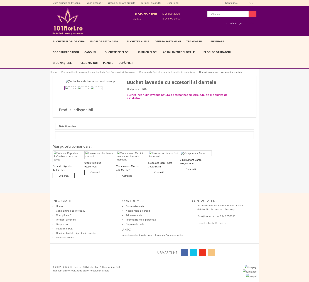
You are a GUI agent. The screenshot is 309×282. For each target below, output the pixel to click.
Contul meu (232, 2)
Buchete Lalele (138, 41)
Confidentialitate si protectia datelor (76, 233)
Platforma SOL (64, 228)
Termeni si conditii (151, 2)
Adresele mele (134, 215)
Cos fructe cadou (66, 52)
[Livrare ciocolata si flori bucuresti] (164, 154)
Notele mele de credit (138, 210)
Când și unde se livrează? (70, 210)
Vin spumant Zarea (191, 160)
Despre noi (173, 2)
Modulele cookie (65, 237)
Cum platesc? (94, 2)
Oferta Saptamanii (168, 41)
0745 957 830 (146, 14)
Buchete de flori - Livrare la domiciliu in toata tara (167, 72)
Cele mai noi (89, 62)
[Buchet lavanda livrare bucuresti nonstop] (70, 88)
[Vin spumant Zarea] (196, 153)
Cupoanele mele (135, 224)
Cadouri (90, 52)
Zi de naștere (62, 62)
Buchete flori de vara (69, 41)
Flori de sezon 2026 (104, 41)
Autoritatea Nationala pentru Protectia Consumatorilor (152, 235)
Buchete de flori (117, 52)
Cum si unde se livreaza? (67, 2)
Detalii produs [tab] (67, 126)
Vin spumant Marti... (127, 166)
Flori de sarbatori (217, 52)
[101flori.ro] (82, 21)
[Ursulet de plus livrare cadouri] (100, 154)
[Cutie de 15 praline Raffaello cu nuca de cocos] (68, 156)
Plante (108, 62)
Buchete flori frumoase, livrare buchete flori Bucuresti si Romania (98, 72)
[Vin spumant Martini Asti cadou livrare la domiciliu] (132, 156)
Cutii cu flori (147, 52)
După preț (126, 62)
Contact (137, 19)
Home (53, 72)
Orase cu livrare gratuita (121, 2)
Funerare (217, 41)
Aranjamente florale (179, 52)
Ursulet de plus (92, 163)
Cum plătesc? (64, 215)
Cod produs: (134, 89)
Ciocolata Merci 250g (160, 163)
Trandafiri (194, 41)
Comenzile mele (135, 206)
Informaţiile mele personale (141, 219)
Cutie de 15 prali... (62, 166)
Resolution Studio (99, 270)
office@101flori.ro (216, 223)
